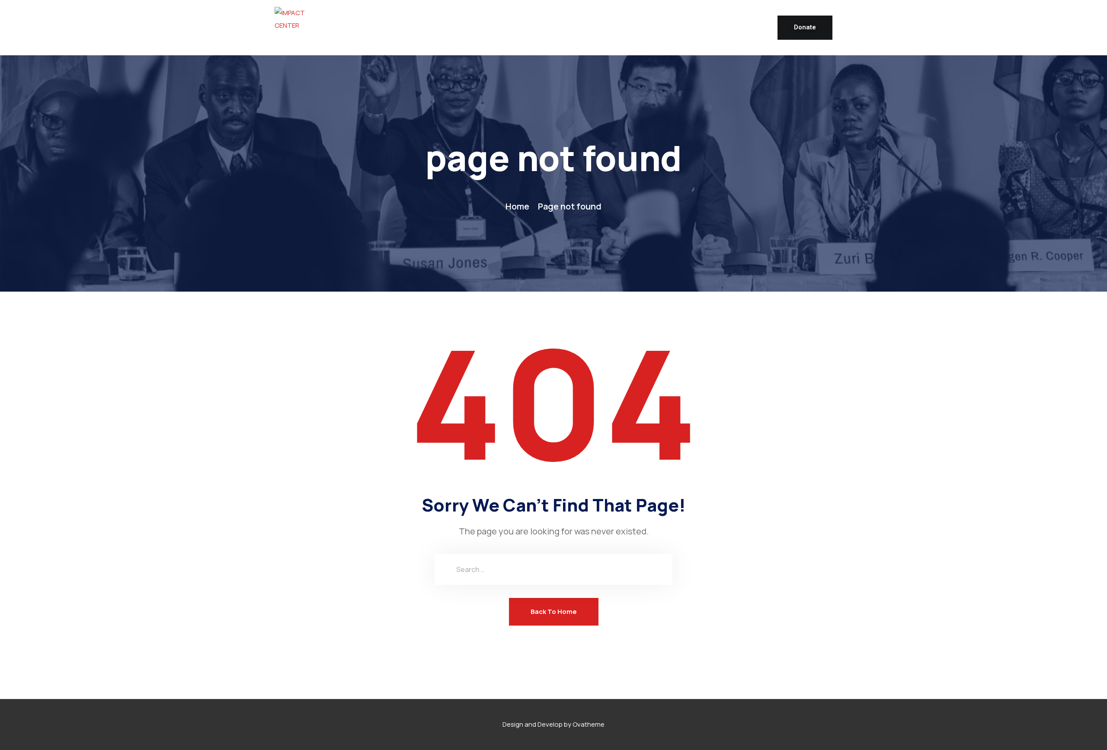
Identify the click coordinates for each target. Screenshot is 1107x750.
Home (517, 206)
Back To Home (554, 611)
